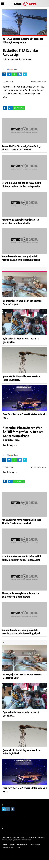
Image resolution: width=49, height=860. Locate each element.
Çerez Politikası (22, 845)
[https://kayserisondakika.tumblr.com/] (12, 809)
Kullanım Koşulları (8, 848)
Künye (5, 845)
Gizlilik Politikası (35, 845)
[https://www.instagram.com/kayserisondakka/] (8, 809)
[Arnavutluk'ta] (24, 131)
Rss (19, 848)
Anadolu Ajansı (41, 82)
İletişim (12, 845)
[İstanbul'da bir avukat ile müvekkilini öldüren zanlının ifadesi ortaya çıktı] (24, 167)
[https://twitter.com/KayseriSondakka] (4, 809)
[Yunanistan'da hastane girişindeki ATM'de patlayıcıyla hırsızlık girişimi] (24, 241)
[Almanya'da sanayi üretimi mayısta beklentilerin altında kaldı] (24, 204)
